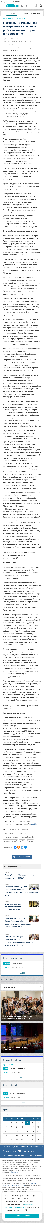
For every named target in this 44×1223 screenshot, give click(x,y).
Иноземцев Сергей (11, 837)
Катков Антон (14, 829)
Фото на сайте (9, 987)
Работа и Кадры (8, 18)
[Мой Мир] (25, 847)
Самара (30, 841)
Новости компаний (35, 1155)
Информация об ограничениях (31, 1147)
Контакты (6, 1147)
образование (8, 833)
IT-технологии (21, 833)
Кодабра (25, 829)
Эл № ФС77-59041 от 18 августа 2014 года (20, 1184)
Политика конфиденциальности (14, 1155)
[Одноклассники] (18, 847)
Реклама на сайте (9, 1151)
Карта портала (28, 1151)
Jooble (34, 824)
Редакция (14, 1147)
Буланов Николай (10, 841)
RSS (19, 1151)
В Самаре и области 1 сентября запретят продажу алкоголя (14, 906)
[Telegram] (22, 847)
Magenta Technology (28, 837)
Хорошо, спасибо (22, 1216)
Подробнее (15, 1172)
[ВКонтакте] (15, 847)
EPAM (22, 841)
